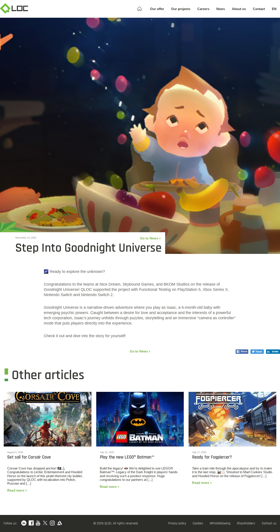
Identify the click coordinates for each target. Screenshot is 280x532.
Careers (203, 9)
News (220, 9)
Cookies (198, 523)
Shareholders (246, 523)
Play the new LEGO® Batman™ (127, 457)
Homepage (140, 9)
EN (274, 9)
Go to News (149, 238)
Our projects (180, 9)
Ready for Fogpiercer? (212, 457)
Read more (15, 490)
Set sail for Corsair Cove (29, 457)
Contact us (269, 523)
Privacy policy (177, 523)
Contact (259, 9)
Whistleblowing (220, 523)
